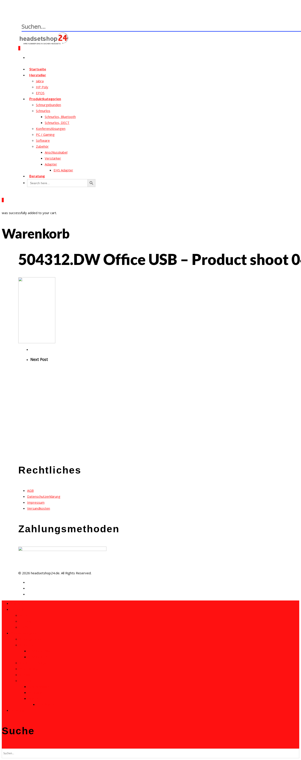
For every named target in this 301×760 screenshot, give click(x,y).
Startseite (18, 603)
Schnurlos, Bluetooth (60, 116)
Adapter (51, 164)
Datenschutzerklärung (43, 496)
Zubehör (42, 146)
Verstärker (53, 158)
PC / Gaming (45, 134)
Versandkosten (38, 508)
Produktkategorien (45, 99)
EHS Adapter (63, 170)
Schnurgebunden (48, 105)
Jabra (40, 81)
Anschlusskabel (56, 152)
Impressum (36, 502)
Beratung (37, 176)
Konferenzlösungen (50, 128)
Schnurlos (43, 110)
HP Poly (42, 87)
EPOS (23, 627)
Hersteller (37, 75)
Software (43, 140)
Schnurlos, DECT (57, 122)
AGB (30, 490)
